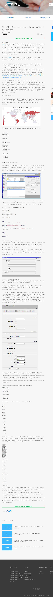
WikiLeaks (10, 57)
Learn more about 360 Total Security (23, 38)
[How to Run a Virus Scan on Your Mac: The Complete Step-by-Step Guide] (7, 527)
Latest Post (10, 18)
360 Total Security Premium (16, 575)
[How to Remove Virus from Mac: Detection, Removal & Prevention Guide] (7, 534)
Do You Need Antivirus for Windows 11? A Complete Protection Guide (29, 547)
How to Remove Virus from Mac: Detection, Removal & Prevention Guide (27, 534)
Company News (28, 573)
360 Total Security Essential (16, 573)
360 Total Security (14, 571)
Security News (27, 575)
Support (41, 571)
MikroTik (4, 44)
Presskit (26, 577)
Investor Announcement (29, 579)
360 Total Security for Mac (16, 577)
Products (28, 18)
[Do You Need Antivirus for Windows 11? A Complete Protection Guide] (7, 547)
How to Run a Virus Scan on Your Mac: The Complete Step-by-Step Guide (28, 527)
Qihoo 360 (41, 573)
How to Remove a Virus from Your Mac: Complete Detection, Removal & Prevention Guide (28, 540)
